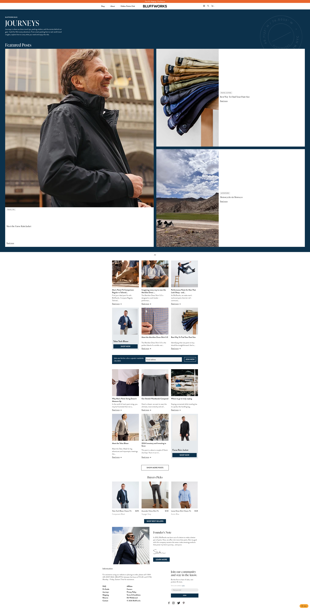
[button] (208, 6)
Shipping (106, 595)
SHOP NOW (125, 346)
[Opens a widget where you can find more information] (304, 606)
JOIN (184, 595)
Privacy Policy (131, 592)
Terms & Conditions (134, 595)
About (112, 6)
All (155, 255)
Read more (116, 303)
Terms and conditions (176, 586)
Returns (105, 597)
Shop (103, 6)
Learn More (161, 559)
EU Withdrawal (132, 597)
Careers (129, 589)
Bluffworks (145, 5)
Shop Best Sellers (155, 521)
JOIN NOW (190, 359)
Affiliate (129, 586)
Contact (105, 600)
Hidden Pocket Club (128, 6)
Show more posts (155, 467)
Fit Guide (106, 589)
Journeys (106, 592)
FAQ (104, 586)
